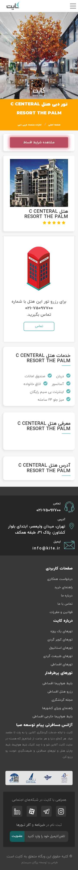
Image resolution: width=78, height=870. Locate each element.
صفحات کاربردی (59, 568)
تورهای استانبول (61, 648)
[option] (39, 55)
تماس (39, 326)
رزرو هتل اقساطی (60, 691)
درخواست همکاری (60, 579)
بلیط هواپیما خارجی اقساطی (52, 716)
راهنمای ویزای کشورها (57, 708)
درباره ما (67, 595)
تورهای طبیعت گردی (58, 656)
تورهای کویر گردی (60, 639)
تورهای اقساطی (62, 664)
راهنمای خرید (63, 587)
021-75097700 (39, 308)
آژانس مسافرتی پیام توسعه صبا (44, 725)
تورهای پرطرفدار (59, 673)
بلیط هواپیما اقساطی (57, 683)
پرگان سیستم (29, 863)
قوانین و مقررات (61, 612)
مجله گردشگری (62, 700)
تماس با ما (65, 604)
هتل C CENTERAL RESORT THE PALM (46, 214)
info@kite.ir (46, 548)
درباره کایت (63, 620)
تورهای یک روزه (61, 631)
